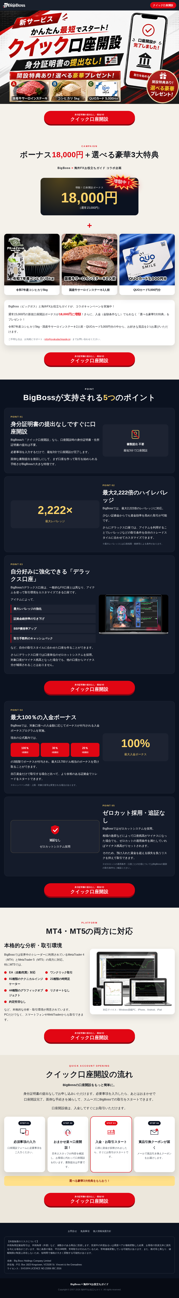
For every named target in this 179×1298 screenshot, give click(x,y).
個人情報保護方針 (102, 1231)
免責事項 (85, 1231)
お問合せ (72, 1231)
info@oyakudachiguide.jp (57, 339)
